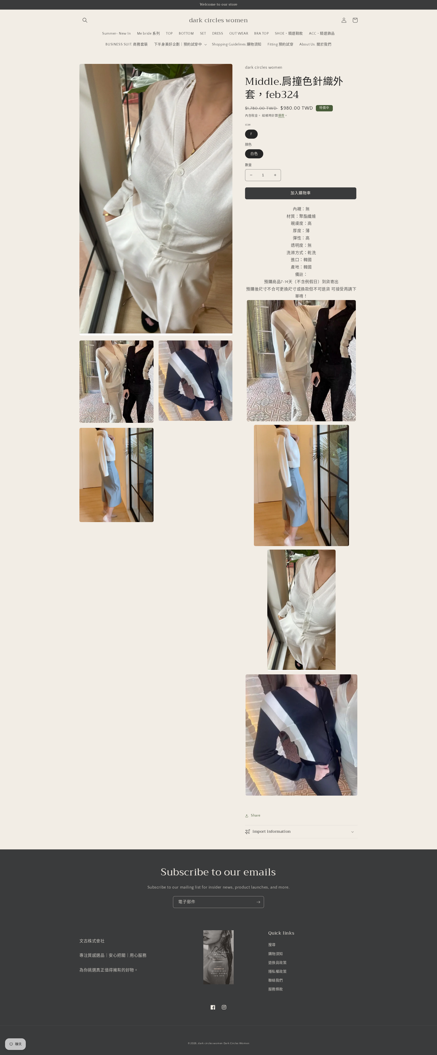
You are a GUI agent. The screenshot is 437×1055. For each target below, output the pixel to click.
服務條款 (275, 989)
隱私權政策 (277, 972)
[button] (85, 20)
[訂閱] (258, 902)
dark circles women (210, 1043)
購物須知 (275, 954)
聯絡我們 (275, 980)
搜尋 (272, 945)
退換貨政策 (277, 963)
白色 (254, 154)
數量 (248, 165)
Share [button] (255, 816)
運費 (281, 115)
